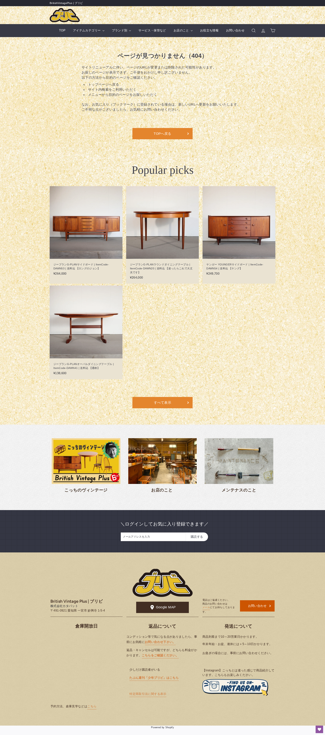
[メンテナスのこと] (239, 461)
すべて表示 (162, 402)
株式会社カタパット (64, 606)
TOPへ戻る (162, 134)
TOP (62, 30)
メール (206, 607)
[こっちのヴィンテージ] (86, 461)
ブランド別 (120, 30)
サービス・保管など (152, 30)
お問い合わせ (235, 30)
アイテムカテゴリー (87, 30)
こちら (91, 706)
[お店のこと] (162, 461)
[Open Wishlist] (319, 729)
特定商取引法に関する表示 (147, 693)
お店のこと (182, 30)
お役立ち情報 (209, 30)
